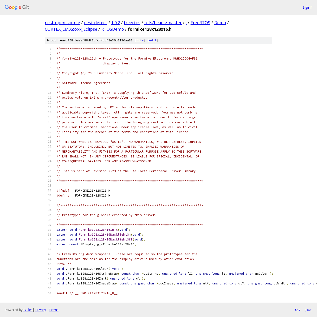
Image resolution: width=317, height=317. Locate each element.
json (308, 309)
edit (153, 40)
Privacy (40, 309)
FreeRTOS (200, 22)
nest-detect (95, 22)
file (140, 40)
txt (297, 309)
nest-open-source (62, 22)
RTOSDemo (112, 29)
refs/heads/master (163, 22)
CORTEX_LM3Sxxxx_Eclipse (71, 29)
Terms (53, 309)
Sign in (307, 7)
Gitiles (27, 309)
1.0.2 (115, 22)
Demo (220, 22)
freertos (132, 22)
